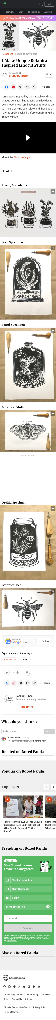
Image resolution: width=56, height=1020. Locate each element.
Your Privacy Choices (13, 994)
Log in (49, 4)
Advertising (32, 994)
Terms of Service (11, 1012)
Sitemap (29, 999)
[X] (19, 986)
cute (25, 660)
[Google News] (39, 986)
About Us (45, 994)
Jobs (5, 999)
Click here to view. (38, 741)
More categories (15, 906)
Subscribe (28, 928)
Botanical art (10, 660)
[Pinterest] (14, 986)
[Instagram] (9, 986)
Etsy (16, 157)
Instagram (26, 157)
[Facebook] (4, 986)
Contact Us (17, 999)
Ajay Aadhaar (14, 738)
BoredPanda (16, 4)
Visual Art (8, 54)
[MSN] (34, 986)
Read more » (28, 707)
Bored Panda (14, 978)
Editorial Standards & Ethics (16, 1007)
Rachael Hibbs (16, 73)
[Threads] (29, 986)
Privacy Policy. (12, 940)
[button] (46, 787)
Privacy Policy (40, 1007)
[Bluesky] (24, 986)
